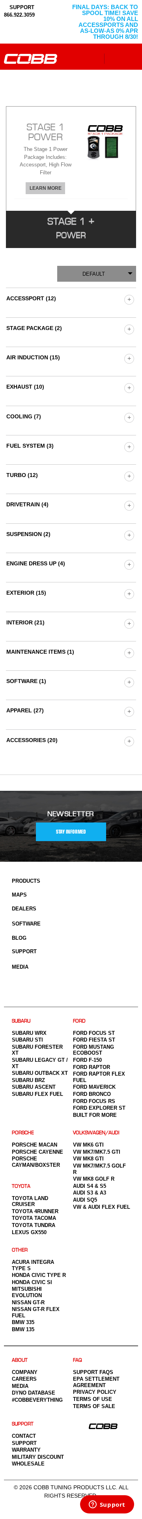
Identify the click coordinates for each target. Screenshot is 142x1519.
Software (26, 924)
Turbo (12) (22, 475)
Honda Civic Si (32, 1282)
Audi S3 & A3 (89, 1193)
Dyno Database (33, 1393)
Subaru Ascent (34, 1087)
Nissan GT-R (28, 1302)
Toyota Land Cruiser (30, 1201)
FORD (79, 1021)
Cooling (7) (23, 416)
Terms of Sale (94, 1406)
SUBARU (21, 1021)
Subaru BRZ (28, 1080)
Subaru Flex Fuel (37, 1094)
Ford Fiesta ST (94, 1040)
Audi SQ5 (85, 1200)
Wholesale (28, 1464)
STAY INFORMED (71, 832)
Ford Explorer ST (99, 1108)
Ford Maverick (94, 1087)
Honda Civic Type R (39, 1275)
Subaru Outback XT (40, 1073)
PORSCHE (23, 1132)
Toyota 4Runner (35, 1211)
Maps (19, 895)
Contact (24, 1436)
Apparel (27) (25, 710)
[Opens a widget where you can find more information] (107, 1505)
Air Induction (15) (33, 357)
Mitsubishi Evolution (27, 1292)
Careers (24, 1379)
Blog (19, 938)
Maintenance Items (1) (40, 652)
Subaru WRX (29, 1033)
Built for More (95, 1115)
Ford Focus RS (94, 1101)
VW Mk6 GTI (88, 1145)
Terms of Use (92, 1399)
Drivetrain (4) (27, 504)
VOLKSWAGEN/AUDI (96, 1132)
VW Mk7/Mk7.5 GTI (96, 1152)
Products (26, 881)
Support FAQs (93, 1372)
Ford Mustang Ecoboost (93, 1050)
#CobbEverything (37, 1400)
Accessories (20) (32, 740)
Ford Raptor (91, 1067)
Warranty (26, 1450)
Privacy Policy (94, 1392)
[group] (128, 299)
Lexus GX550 (29, 1232)
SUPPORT (21, 7)
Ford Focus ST (94, 1033)
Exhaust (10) (25, 387)
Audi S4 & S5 (89, 1186)
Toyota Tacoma (34, 1218)
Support (24, 951)
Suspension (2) (28, 534)
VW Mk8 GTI (88, 1159)
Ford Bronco (92, 1094)
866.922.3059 (19, 15)
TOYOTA (21, 1186)
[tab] (71, 158)
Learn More (46, 188)
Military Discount (38, 1457)
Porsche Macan (34, 1145)
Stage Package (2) (34, 328)
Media (20, 967)
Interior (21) (25, 622)
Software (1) (26, 681)
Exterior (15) (26, 593)
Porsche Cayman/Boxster (36, 1162)
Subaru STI (27, 1040)
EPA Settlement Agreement (96, 1382)
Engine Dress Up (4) (35, 563)
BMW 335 (23, 1322)
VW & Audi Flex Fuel (101, 1207)
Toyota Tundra (33, 1225)
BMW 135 (23, 1329)
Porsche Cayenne (37, 1152)
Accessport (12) (31, 298)
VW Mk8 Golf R (93, 1179)
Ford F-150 (87, 1060)
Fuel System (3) (30, 446)
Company (24, 1372)
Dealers (24, 909)
